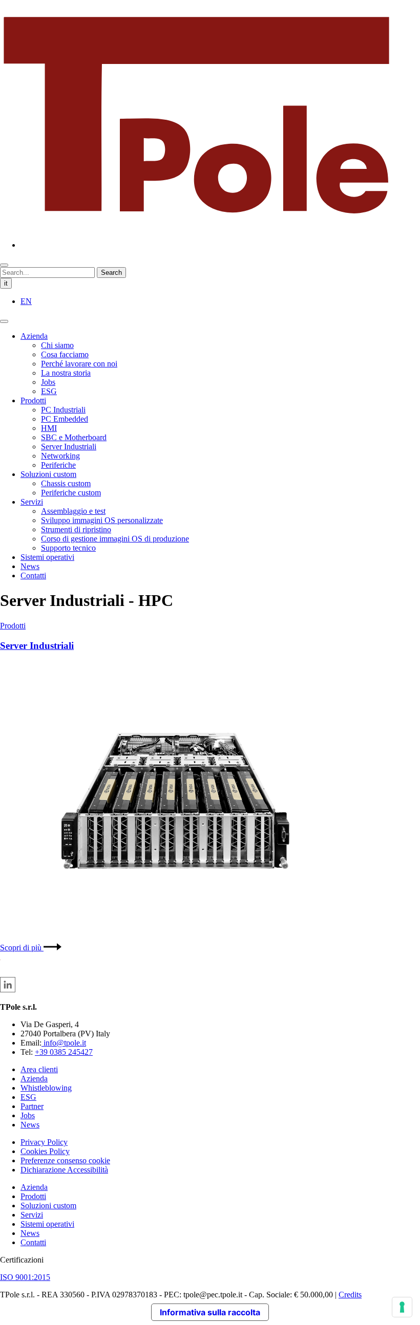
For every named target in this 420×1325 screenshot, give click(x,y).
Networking (60, 455)
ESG (49, 391)
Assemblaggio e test (73, 511)
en (26, 301)
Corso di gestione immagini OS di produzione (115, 538)
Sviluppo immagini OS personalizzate (102, 520)
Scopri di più (22, 947)
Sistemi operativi (47, 557)
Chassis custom (66, 483)
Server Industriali (68, 446)
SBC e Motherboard (74, 437)
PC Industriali (63, 409)
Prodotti (33, 400)
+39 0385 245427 (64, 1052)
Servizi (31, 501)
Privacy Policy (44, 1142)
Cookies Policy (45, 1151)
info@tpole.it (63, 1042)
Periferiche (58, 465)
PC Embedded (64, 419)
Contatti (33, 575)
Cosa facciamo (65, 354)
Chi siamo (57, 345)
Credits (350, 1294)
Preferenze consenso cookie (65, 1160)
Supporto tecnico (68, 548)
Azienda (34, 336)
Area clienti (39, 1069)
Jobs (48, 382)
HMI (49, 428)
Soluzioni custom (48, 474)
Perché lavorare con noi (79, 363)
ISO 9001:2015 (25, 1277)
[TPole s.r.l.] (196, 227)
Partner (32, 1106)
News (29, 566)
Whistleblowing (46, 1087)
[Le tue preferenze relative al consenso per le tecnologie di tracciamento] (402, 1307)
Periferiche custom (71, 492)
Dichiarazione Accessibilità (64, 1169)
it (6, 283)
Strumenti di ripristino (76, 529)
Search (111, 272)
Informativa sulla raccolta (210, 1312)
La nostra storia (66, 372)
